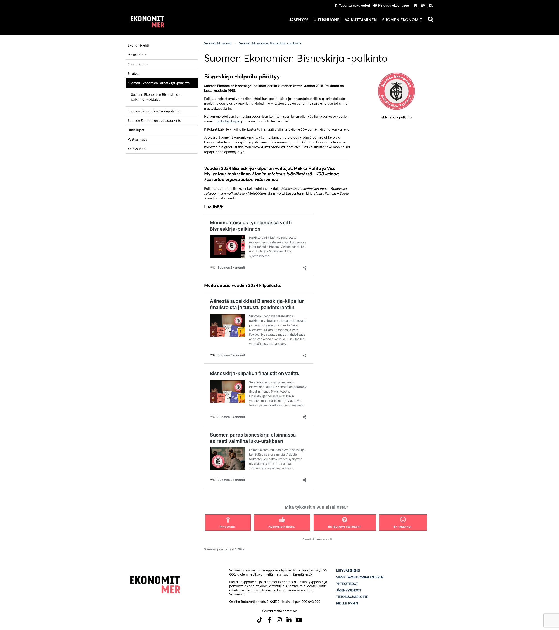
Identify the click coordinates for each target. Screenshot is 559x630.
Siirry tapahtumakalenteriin (360, 577)
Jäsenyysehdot (348, 590)
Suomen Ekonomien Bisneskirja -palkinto (159, 83)
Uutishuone (327, 19)
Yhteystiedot (137, 149)
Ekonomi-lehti (138, 45)
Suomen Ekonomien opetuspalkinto (154, 120)
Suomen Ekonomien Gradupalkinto (154, 111)
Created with (315, 539)
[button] (228, 522)
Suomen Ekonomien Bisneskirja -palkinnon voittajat (155, 96)
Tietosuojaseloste (352, 597)
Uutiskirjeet (136, 130)
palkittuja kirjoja (228, 121)
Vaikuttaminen (361, 19)
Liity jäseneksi (348, 571)
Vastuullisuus (137, 139)
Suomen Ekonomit (402, 19)
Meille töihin (137, 55)
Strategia (134, 73)
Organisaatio (138, 64)
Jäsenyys (298, 19)
